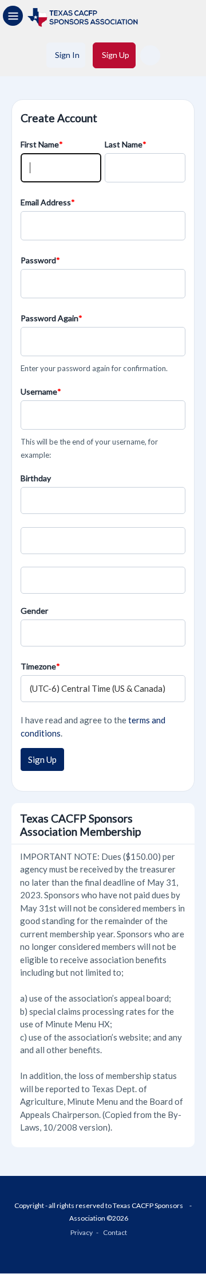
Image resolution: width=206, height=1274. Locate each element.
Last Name (123, 144)
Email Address (46, 202)
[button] (150, 55)
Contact (115, 1232)
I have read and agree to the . (93, 726)
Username (39, 391)
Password (38, 260)
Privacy (81, 1232)
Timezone (38, 666)
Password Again (49, 318)
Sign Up (42, 759)
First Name (40, 144)
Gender (34, 610)
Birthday (36, 478)
